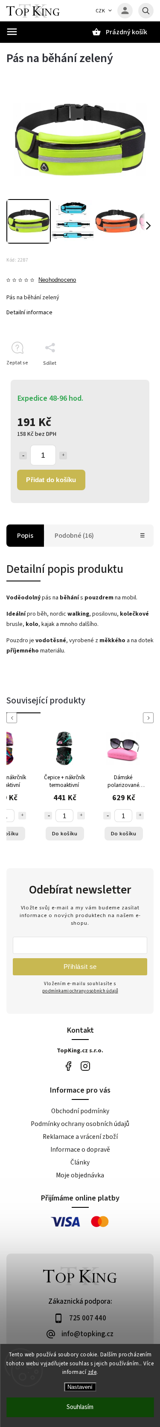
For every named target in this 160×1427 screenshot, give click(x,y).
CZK (100, 11)
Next (150, 718)
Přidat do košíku (51, 479)
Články (80, 1162)
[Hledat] (146, 10)
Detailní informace (29, 312)
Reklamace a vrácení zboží (80, 1136)
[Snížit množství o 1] (23, 455)
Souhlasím (80, 1407)
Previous (13, 718)
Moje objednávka (80, 1175)
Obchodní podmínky (80, 1111)
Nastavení (80, 1387)
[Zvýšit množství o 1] (63, 455)
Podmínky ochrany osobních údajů (80, 1124)
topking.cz (85, 1066)
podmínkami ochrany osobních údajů (80, 991)
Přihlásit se (80, 966)
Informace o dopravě (80, 1149)
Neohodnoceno (57, 280)
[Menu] (12, 31)
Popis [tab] (25, 535)
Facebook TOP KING (68, 1066)
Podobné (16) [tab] (74, 535)
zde (92, 1372)
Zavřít (127, 378)
